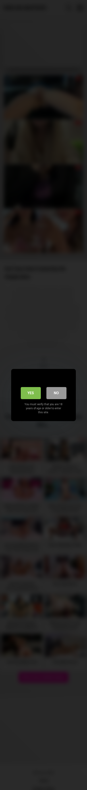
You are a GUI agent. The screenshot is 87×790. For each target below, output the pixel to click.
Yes (30, 393)
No (56, 393)
